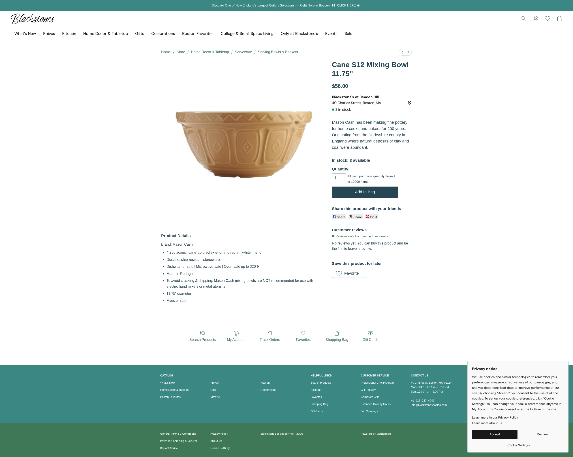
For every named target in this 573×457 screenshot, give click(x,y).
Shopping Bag (336, 340)
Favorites (303, 340)
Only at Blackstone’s (299, 33)
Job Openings (369, 411)
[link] (349, 5)
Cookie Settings (220, 448)
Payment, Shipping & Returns (178, 441)
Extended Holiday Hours (376, 404)
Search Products (202, 340)
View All (215, 397)
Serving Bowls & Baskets (278, 52)
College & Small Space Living (247, 33)
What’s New (25, 33)
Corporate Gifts (370, 397)
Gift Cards (370, 340)
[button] (33, 18)
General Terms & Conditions (178, 434)
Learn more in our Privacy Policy (495, 417)
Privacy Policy (219, 434)
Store (181, 52)
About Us (216, 441)
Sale (348, 33)
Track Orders (270, 340)
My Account (236, 340)
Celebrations (163, 33)
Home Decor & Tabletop (105, 33)
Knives (49, 33)
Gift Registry (368, 389)
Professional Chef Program (377, 382)
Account (316, 389)
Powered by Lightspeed (376, 434)
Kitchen (69, 33)
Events (331, 33)
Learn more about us (487, 423)
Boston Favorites (198, 33)
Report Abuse (169, 448)
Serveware (243, 52)
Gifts (139, 33)
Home (166, 52)
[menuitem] (402, 52)
